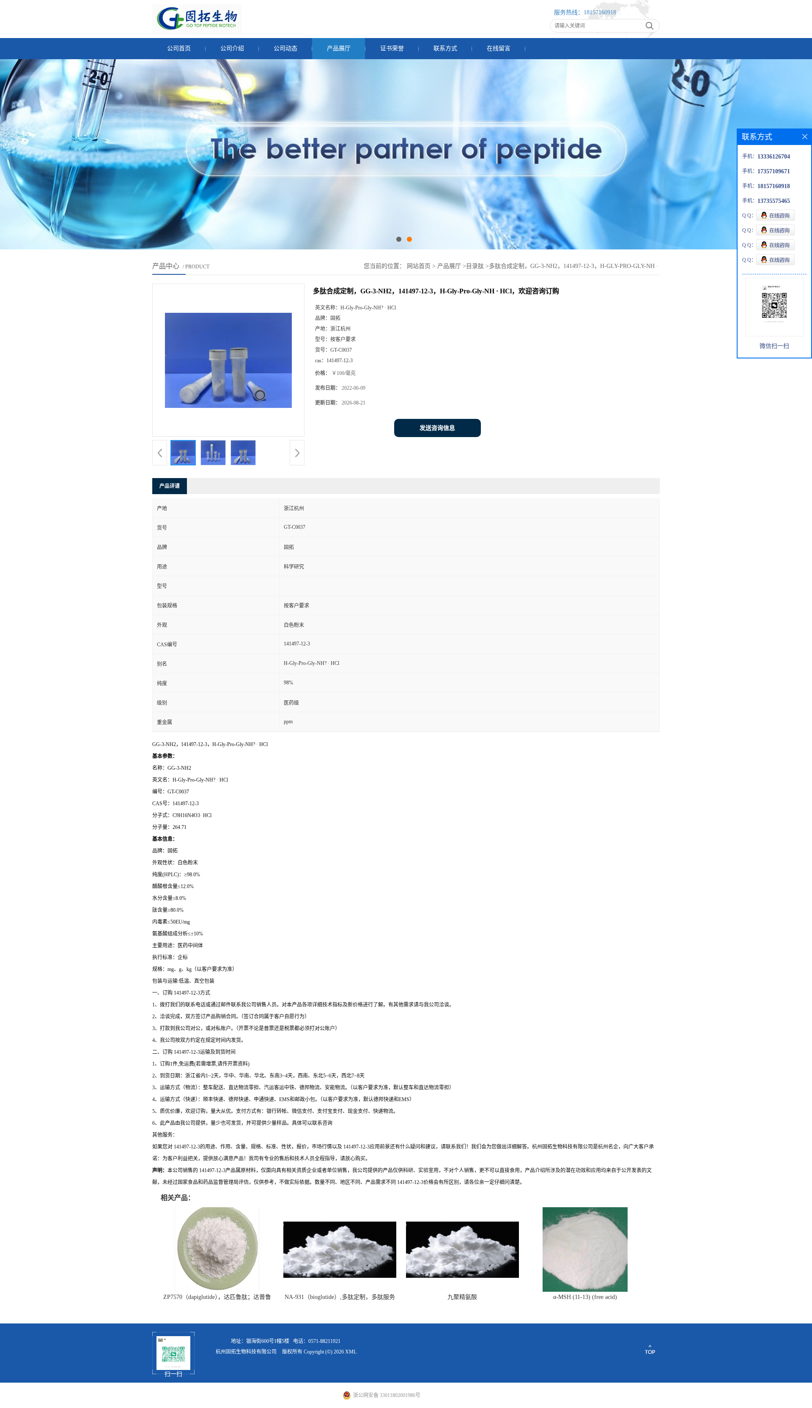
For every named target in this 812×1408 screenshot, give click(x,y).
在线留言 (498, 48)
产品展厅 (339, 48)
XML (351, 1352)
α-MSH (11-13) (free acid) (585, 1297)
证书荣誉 (392, 48)
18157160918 (600, 12)
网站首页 (419, 266)
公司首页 (179, 48)
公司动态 (285, 48)
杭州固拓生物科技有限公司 (246, 1352)
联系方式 (445, 48)
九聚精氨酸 (462, 1297)
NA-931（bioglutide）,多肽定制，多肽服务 (340, 1297)
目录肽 (475, 266)
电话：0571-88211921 (316, 1341)
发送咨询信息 (437, 428)
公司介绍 (232, 48)
